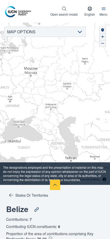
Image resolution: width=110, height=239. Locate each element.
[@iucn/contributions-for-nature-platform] (19, 11)
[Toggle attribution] (104, 179)
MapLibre (50, 179)
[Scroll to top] (55, 185)
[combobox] (89, 11)
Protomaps (66, 179)
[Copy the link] (36, 209)
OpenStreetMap (89, 179)
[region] (55, 104)
